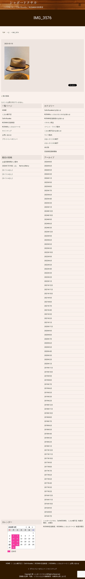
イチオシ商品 (49, 122)
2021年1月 (48, 322)
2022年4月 (48, 269)
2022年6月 (48, 261)
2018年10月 (48, 413)
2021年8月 (48, 302)
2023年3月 (48, 248)
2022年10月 (48, 252)
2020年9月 (48, 331)
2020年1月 (48, 364)
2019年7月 (48, 384)
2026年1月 (48, 178)
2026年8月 (48, 162)
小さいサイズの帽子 (51, 143)
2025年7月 (48, 190)
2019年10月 (48, 372)
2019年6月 (48, 388)
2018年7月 (48, 421)
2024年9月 (48, 219)
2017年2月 (48, 491)
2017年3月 (48, 487)
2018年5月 (48, 429)
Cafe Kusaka (6, 118)
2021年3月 (48, 314)
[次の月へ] (33, 527)
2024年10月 (48, 215)
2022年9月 (48, 256)
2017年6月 (48, 475)
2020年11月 (48, 326)
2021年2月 (48, 318)
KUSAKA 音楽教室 (8, 122)
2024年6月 (48, 223)
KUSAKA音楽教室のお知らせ (54, 118)
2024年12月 (48, 211)
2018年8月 (48, 417)
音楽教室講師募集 (50, 151)
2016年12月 (48, 495)
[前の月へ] (25, 527)
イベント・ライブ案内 (52, 127)
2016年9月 (48, 508)
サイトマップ (7, 131)
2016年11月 (48, 500)
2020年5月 (48, 347)
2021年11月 (48, 289)
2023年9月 (48, 236)
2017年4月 (48, 483)
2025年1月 (48, 207)
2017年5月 (48, 479)
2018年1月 (48, 446)
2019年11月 (48, 368)
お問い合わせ (7, 135)
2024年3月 (48, 228)
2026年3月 (48, 174)
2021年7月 (48, 306)
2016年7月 (48, 516)
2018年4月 (48, 434)
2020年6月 (48, 343)
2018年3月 (48, 438)
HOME (4, 110)
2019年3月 (48, 396)
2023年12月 (48, 232)
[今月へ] (29, 527)
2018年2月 (48, 442)
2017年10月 (48, 458)
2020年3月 (48, 355)
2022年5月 (48, 265)
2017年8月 (48, 467)
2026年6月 (48, 166)
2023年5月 (48, 244)
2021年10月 (48, 293)
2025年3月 (48, 203)
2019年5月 (48, 392)
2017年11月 (48, 454)
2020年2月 (48, 359)
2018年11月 (48, 409)
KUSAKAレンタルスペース (11, 127)
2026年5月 (48, 170)
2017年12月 (48, 450)
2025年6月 (48, 195)
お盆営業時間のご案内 (10, 162)
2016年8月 (48, 512)
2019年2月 (48, 401)
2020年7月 (48, 339)
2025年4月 (48, 199)
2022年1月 (48, 281)
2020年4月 (48, 351)
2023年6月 (48, 240)
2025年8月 (48, 186)
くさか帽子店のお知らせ (52, 131)
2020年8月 (48, 335)
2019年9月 (48, 376)
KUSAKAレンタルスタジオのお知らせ (57, 114)
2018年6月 (48, 425)
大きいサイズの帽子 (51, 139)
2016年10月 (48, 504)
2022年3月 (48, 273)
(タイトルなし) (7, 170)
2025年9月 (48, 182)
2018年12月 (48, 405)
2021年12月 (48, 285)
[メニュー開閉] (80, 5)
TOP (3, 32)
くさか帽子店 (7, 114)
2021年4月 (48, 310)
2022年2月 (48, 277)
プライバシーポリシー (10, 139)
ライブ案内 (48, 135)
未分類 (46, 147)
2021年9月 (48, 298)
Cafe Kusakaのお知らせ (52, 110)
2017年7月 (48, 471)
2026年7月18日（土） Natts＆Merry (15, 166)
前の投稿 (6, 96)
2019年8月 (48, 380)
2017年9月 (48, 462)
